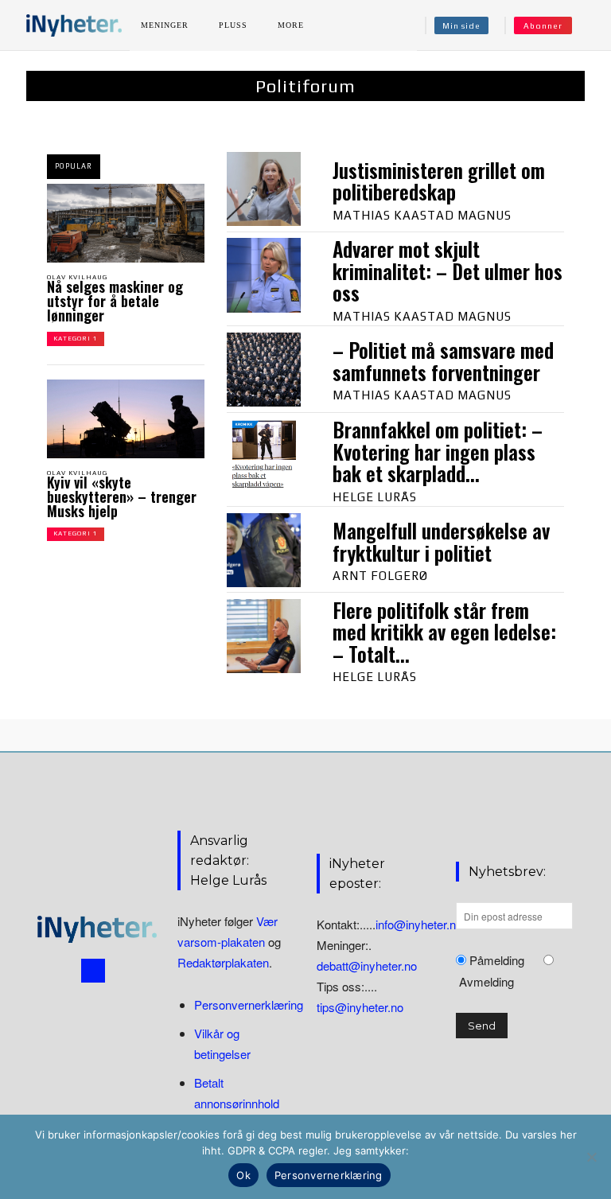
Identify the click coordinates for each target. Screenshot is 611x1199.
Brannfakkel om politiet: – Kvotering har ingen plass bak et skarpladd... (438, 451)
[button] (589, 25)
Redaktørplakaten (223, 962)
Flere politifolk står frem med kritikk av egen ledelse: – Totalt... (444, 631)
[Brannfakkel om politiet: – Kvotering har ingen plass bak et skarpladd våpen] (264, 455)
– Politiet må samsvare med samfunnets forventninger (443, 361)
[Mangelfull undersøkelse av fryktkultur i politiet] (264, 550)
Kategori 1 (75, 338)
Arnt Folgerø (380, 575)
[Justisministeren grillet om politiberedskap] (264, 189)
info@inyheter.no (419, 924)
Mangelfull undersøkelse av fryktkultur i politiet (441, 541)
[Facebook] (93, 971)
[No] (591, 1157)
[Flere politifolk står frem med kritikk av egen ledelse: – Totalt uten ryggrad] (264, 636)
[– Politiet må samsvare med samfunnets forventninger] (264, 370)
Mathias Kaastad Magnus (422, 215)
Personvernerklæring (248, 1004)
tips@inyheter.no (360, 1007)
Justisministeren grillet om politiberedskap (439, 181)
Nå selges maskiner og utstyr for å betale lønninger (115, 300)
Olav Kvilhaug (77, 277)
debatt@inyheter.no (367, 965)
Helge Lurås (375, 497)
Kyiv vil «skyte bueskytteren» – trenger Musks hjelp (122, 496)
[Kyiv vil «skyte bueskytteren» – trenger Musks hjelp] (125, 419)
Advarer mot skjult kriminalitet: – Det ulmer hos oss (447, 270)
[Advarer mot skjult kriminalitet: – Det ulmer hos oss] (264, 275)
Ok (243, 1175)
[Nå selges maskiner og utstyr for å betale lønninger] (125, 223)
